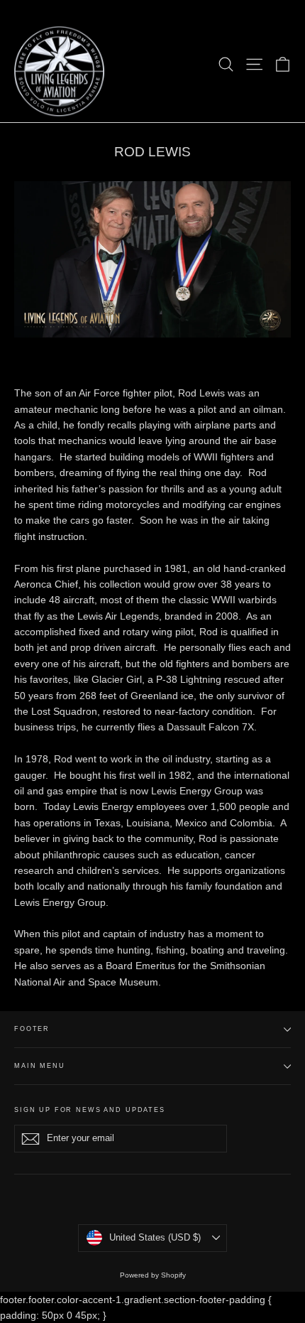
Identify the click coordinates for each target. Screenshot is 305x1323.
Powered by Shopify (153, 1275)
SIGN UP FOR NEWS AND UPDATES (89, 1109)
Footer (32, 1028)
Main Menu (39, 1065)
